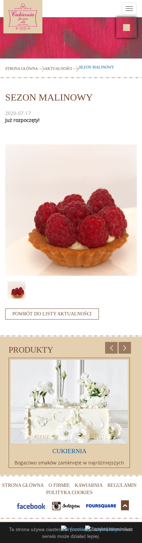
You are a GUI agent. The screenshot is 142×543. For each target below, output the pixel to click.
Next (125, 349)
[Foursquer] (102, 505)
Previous (111, 349)
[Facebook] (32, 505)
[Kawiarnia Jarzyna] (126, 27)
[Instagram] (67, 505)
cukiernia (69, 451)
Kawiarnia (89, 485)
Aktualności (58, 68)
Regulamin (122, 485)
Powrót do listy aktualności (52, 313)
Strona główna (21, 68)
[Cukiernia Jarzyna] (42, 16)
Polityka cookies (69, 492)
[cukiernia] (69, 401)
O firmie (59, 485)
